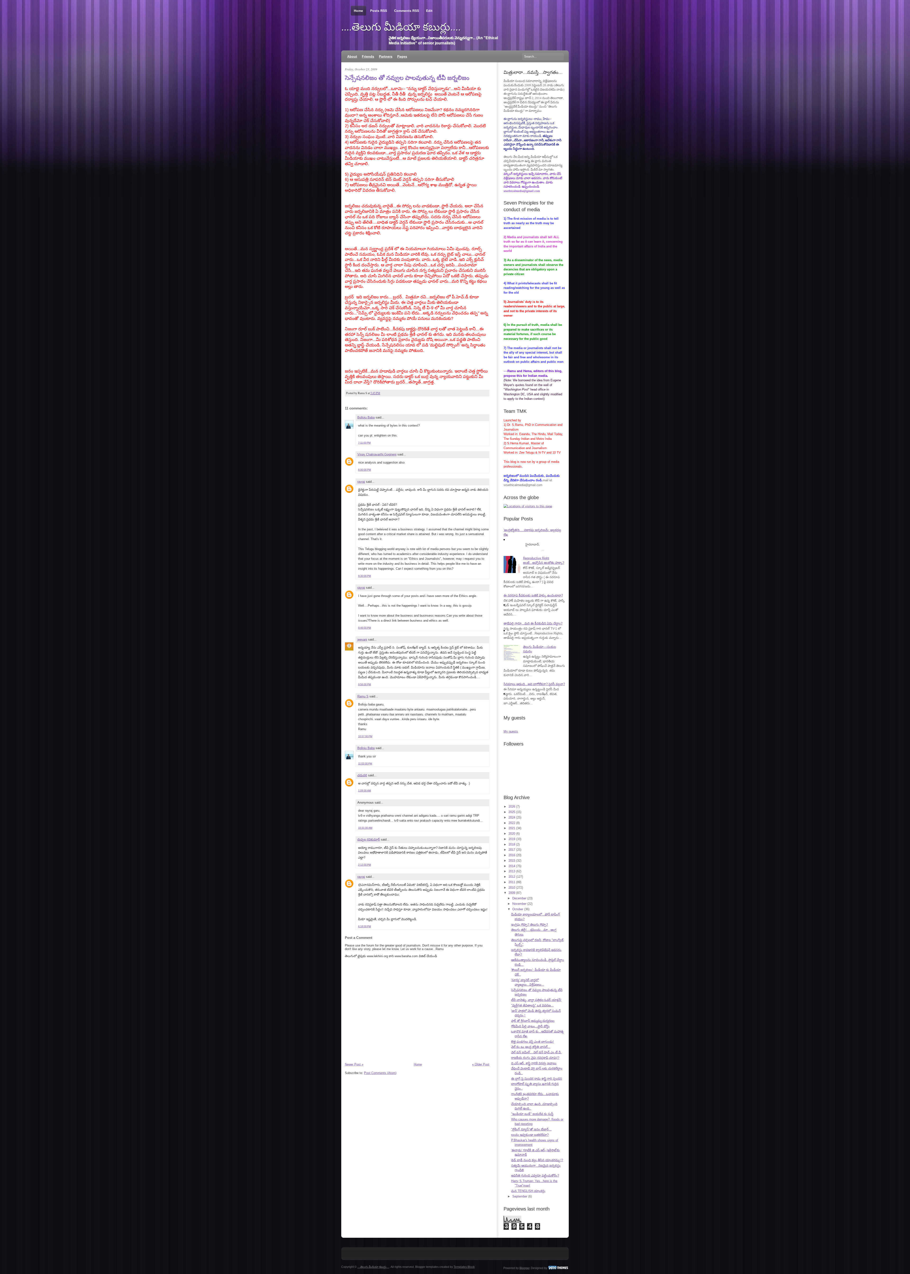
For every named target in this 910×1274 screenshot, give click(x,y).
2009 (512, 893)
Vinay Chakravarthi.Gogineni (376, 454)
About (352, 56)
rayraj (361, 481)
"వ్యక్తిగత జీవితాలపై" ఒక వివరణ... (532, 1005)
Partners (385, 56)
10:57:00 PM (365, 736)
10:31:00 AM (365, 827)
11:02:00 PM (365, 763)
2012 (512, 876)
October (517, 909)
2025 (512, 812)
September (519, 1196)
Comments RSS (406, 11)
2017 (512, 849)
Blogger (524, 1267)
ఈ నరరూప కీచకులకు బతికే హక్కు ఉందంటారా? (533, 595)
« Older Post (480, 1064)
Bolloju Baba (366, 417)
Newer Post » (354, 1064)
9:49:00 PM (364, 627)
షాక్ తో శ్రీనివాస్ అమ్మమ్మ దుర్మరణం (533, 1021)
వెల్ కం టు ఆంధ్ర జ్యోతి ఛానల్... (530, 1047)
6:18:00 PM (364, 926)
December (519, 898)
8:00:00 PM (364, 469)
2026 (512, 806)
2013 (512, 871)
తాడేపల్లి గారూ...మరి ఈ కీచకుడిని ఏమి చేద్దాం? (533, 623)
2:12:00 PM (364, 864)
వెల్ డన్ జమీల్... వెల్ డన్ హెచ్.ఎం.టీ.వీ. (536, 1052)
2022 (512, 823)
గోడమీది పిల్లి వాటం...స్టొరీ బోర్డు (530, 1026)
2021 (512, 828)
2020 (512, 833)
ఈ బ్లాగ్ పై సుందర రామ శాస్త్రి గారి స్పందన (536, 1078)
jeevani (362, 639)
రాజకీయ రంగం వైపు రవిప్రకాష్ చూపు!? (535, 1058)
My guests (511, 731)
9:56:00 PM (364, 684)
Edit (429, 11)
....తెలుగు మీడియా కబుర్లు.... (401, 27)
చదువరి (362, 775)
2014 (512, 866)
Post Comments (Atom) (380, 1073)
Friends (368, 56)
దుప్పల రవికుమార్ (368, 839)
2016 (512, 855)
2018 (512, 844)
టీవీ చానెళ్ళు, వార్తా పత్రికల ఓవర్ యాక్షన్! (536, 1000)
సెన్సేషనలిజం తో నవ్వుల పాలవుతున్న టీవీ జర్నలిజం (407, 77)
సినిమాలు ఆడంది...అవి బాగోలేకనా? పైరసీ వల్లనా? (534, 684)
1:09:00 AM (364, 790)
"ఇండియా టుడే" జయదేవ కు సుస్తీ (532, 1114)
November (519, 903)
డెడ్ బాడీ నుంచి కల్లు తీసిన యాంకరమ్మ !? (537, 1160)
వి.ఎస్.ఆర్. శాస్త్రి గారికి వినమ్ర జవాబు (533, 1063)
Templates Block (464, 1267)
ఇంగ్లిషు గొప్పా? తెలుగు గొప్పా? (529, 924)
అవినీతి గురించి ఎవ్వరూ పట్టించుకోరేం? (535, 1175)
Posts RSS (378, 11)
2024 (512, 817)
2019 (512, 839)
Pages (402, 56)
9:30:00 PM (364, 575)
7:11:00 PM (364, 442)
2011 (512, 882)
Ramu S (363, 696)
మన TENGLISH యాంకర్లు (528, 1191)
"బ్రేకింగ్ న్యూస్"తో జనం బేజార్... (531, 1129)
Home (358, 11)
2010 (512, 887)
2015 (512, 860)
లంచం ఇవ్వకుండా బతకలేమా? (530, 1135)
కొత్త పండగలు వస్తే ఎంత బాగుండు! (532, 1041)
